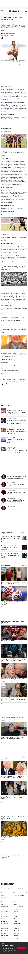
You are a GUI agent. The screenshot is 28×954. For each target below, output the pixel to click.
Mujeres (3, 938)
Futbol (17, 379)
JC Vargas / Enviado (9, 33)
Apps (15, 926)
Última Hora (17, 904)
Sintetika (3, 918)
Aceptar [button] (21, 948)
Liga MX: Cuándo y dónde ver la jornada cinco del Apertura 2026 (17, 441)
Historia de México (10, 381)
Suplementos (17, 901)
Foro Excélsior (4, 923)
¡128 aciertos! (9, 8)
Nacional (3, 904)
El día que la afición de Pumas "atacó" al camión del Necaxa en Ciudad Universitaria (17, 450)
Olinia (21, 8)
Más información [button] (6, 952)
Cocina (16, 914)
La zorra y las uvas (12, 508)
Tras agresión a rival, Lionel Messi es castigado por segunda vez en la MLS (17, 431)
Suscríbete (20, 891)
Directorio (3, 895)
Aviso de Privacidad (5, 897)
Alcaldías (16, 911)
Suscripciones (17, 938)
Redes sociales (18, 909)
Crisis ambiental (5, 926)
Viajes (15, 921)
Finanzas (3, 909)
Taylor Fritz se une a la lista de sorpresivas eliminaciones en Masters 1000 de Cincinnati (16, 421)
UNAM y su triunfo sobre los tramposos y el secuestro (15, 501)
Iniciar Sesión (7, 888)
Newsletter (20, 888)
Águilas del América (10, 379)
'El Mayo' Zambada (16, 8)
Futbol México (22, 379)
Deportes (3, 914)
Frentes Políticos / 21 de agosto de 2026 (16, 493)
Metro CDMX (4, 930)
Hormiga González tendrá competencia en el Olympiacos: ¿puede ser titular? (16, 412)
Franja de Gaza (4, 928)
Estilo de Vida (17, 918)
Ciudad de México (5, 911)
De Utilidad (17, 923)
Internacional (4, 906)
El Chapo (3, 933)
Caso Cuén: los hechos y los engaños (15, 485)
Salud (15, 916)
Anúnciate (7, 891)
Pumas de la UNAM (20, 381)
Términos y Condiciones (19, 895)
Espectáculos (4, 916)
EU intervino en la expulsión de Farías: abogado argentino (16, 477)
